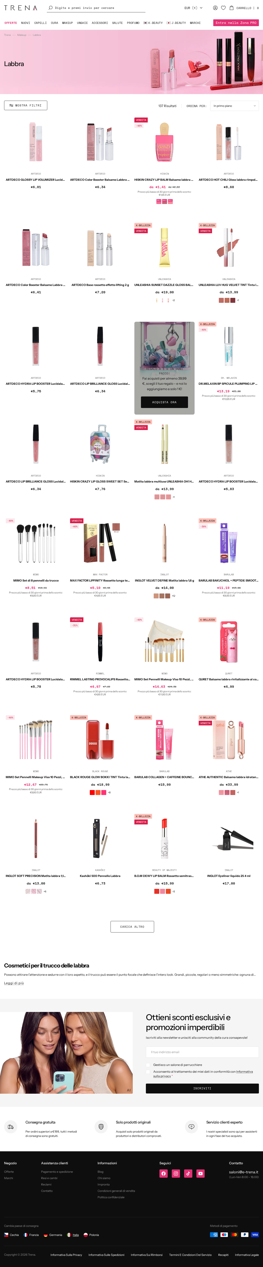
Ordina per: (197, 106)
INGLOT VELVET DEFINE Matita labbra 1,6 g (164, 580)
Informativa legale (247, 1255)
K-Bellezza (143, 225)
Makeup (21, 34)
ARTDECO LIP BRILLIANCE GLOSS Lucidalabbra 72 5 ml (108, 384)
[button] (96, 7)
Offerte (9, 1172)
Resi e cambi (49, 1178)
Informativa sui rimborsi (147, 1255)
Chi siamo (104, 1178)
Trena (7, 34)
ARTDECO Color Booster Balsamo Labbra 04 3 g (39, 285)
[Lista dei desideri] (223, 7)
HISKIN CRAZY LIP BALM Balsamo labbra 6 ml (165, 180)
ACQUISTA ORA (164, 402)
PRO (236, 22)
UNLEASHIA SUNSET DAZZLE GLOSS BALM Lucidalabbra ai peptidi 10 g (183, 285)
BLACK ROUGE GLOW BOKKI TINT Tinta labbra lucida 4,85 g (111, 777)
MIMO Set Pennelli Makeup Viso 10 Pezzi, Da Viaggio (170, 679)
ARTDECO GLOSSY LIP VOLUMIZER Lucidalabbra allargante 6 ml (50, 180)
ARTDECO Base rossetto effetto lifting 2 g (100, 285)
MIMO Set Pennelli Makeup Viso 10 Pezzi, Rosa (37, 777)
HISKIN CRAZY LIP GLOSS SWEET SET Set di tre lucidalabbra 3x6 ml (117, 481)
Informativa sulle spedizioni (106, 1255)
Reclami (46, 1184)
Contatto (47, 1191)
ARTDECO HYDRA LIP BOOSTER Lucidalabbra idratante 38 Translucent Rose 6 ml (62, 384)
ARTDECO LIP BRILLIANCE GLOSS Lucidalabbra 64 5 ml (44, 481)
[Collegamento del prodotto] (36, 168)
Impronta (104, 1184)
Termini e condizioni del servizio (190, 1255)
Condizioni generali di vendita (116, 1191)
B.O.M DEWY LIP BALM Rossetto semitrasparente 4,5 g (172, 876)
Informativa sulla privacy (66, 1255)
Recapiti (223, 1255)
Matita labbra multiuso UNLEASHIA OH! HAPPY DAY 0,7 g (173, 481)
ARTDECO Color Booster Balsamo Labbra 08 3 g (103, 180)
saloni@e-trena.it (243, 1172)
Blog (100, 1172)
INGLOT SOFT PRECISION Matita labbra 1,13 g (37, 876)
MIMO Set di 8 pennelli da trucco (36, 580)
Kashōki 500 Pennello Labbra (100, 876)
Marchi (8, 1178)
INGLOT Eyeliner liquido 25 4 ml (228, 876)
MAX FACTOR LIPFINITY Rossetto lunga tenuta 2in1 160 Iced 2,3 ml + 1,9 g (120, 580)
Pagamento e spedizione (57, 1172)
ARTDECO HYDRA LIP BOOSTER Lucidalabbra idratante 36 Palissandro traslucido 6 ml (65, 679)
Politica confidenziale (111, 1197)
